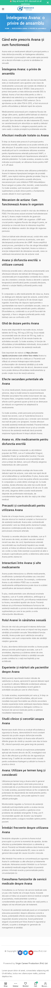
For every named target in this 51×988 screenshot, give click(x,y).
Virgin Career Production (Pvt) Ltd (31, 963)
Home (7, 28)
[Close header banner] (47, 2)
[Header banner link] (21, 2)
